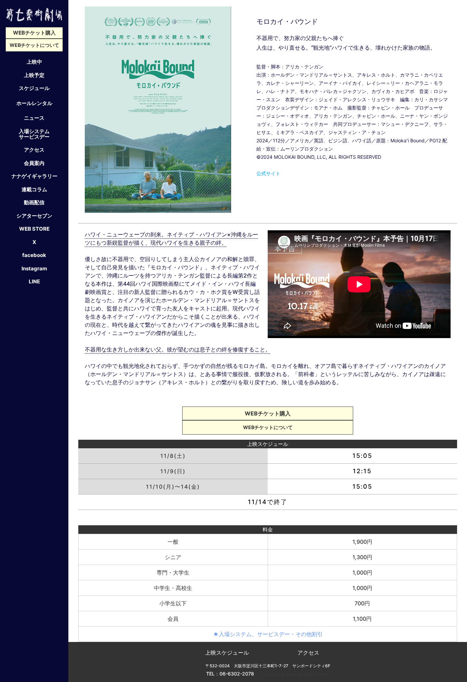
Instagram (34, 268)
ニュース (34, 118)
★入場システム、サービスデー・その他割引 (268, 634)
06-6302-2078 (236, 674)
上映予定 (34, 75)
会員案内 (34, 163)
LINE (34, 281)
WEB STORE (34, 229)
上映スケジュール (227, 652)
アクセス (34, 149)
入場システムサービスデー (34, 134)
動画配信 (34, 202)
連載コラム (34, 189)
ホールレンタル (34, 103)
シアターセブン (34, 216)
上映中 (34, 62)
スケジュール (34, 88)
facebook (34, 255)
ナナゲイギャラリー (34, 176)
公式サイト (268, 173)
